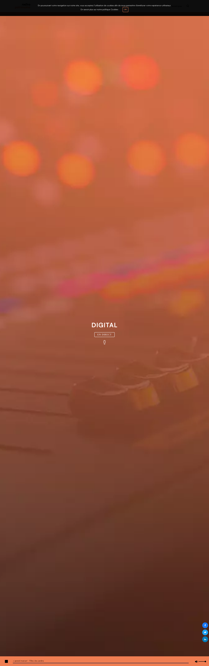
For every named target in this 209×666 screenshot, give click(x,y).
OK (125, 9)
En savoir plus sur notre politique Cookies (99, 9)
